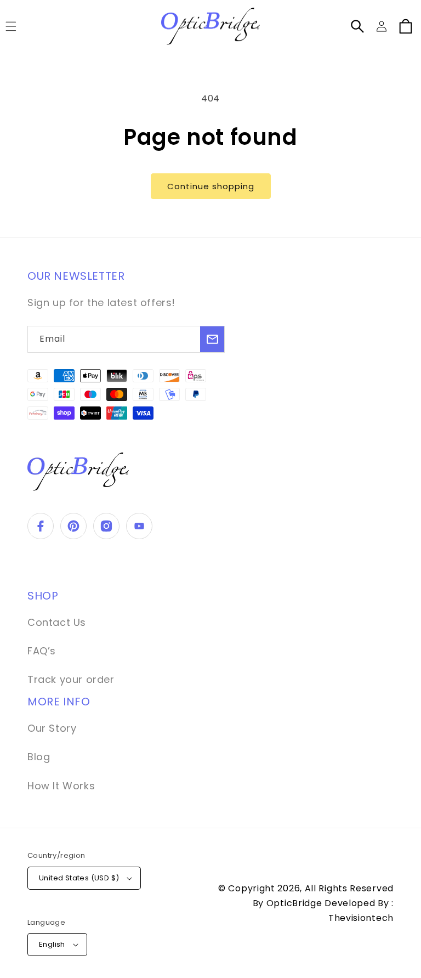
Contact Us (56, 622)
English (52, 944)
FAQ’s (41, 651)
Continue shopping (210, 186)
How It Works (61, 786)
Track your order (71, 679)
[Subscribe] (212, 339)
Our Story (51, 728)
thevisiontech (361, 918)
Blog (38, 757)
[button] (357, 26)
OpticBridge (295, 903)
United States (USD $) (79, 878)
